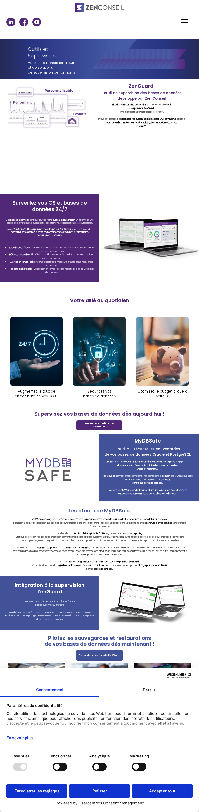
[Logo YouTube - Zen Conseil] (36, 22)
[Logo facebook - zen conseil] (23, 22)
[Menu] (184, 19)
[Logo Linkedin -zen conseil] (10, 22)
